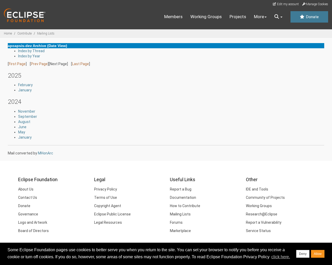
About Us (25, 189)
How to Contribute (185, 206)
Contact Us (27, 197)
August (24, 122)
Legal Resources (108, 222)
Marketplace (180, 231)
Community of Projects (265, 197)
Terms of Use (105, 197)
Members (173, 16)
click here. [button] (280, 257)
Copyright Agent (107, 206)
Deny (303, 254)
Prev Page (39, 64)
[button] (278, 17)
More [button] (259, 16)
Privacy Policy (105, 189)
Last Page (80, 64)
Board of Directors (33, 231)
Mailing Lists (45, 33)
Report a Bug (180, 189)
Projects (238, 16)
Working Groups (206, 16)
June (22, 127)
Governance (28, 214)
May (21, 132)
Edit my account (287, 4)
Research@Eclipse (261, 214)
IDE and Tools (257, 189)
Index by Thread (31, 51)
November (26, 111)
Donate (312, 17)
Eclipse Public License (112, 214)
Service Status (258, 231)
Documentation (183, 197)
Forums (176, 222)
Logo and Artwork (32, 222)
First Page (17, 64)
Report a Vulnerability (263, 222)
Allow (318, 254)
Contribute (24, 33)
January (25, 90)
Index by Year (29, 56)
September (27, 116)
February (25, 85)
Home (8, 33)
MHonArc (45, 153)
